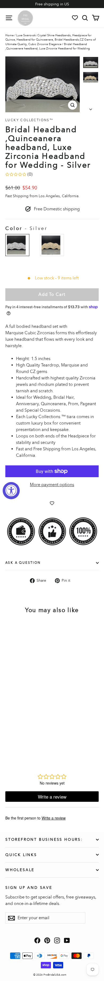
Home (9, 35)
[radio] (17, 245)
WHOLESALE (19, 870)
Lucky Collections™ (29, 120)
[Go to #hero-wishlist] (75, 17)
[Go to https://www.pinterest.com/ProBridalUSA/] (47, 940)
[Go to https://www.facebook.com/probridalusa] (37, 940)
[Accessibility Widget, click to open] (11, 490)
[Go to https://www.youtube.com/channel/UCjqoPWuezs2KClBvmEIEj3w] (67, 940)
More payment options (52, 484)
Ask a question (23, 563)
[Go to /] (25, 17)
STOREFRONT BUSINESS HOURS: (44, 839)
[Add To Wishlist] (52, 503)
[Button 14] (91, 107)
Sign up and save (28, 887)
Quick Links (21, 855)
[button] (90, 62)
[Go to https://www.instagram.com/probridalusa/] (57, 940)
